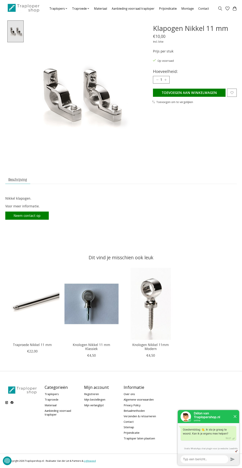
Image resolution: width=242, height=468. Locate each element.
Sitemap (129, 427)
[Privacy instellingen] (7, 460)
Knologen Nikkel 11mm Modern (150, 347)
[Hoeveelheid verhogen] (165, 79)
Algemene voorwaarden (139, 399)
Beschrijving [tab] (17, 179)
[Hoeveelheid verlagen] (157, 79)
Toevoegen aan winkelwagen (189, 92)
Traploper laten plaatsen (139, 438)
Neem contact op (27, 215)
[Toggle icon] (220, 8)
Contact (203, 9)
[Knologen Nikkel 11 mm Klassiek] (91, 304)
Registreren (91, 394)
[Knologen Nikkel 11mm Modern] (151, 304)
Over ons (129, 394)
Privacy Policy (132, 405)
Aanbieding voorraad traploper (133, 9)
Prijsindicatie (168, 9)
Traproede (51, 399)
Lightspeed (90, 461)
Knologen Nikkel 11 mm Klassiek (91, 347)
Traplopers (52, 394)
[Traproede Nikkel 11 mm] (32, 304)
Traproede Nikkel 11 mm (32, 345)
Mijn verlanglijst (94, 405)
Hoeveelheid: (165, 71)
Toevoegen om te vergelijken (174, 102)
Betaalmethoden (134, 411)
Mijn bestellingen (94, 399)
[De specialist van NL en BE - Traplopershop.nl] (24, 7)
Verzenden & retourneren (140, 416)
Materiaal (100, 9)
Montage (187, 9)
